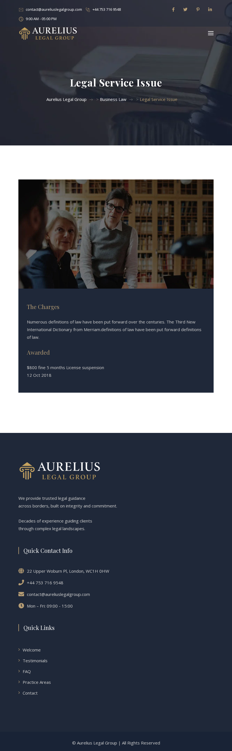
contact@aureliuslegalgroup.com (54, 9)
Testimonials (35, 660)
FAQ (27, 671)
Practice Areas (37, 682)
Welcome (32, 650)
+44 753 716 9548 (107, 9)
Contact (30, 693)
